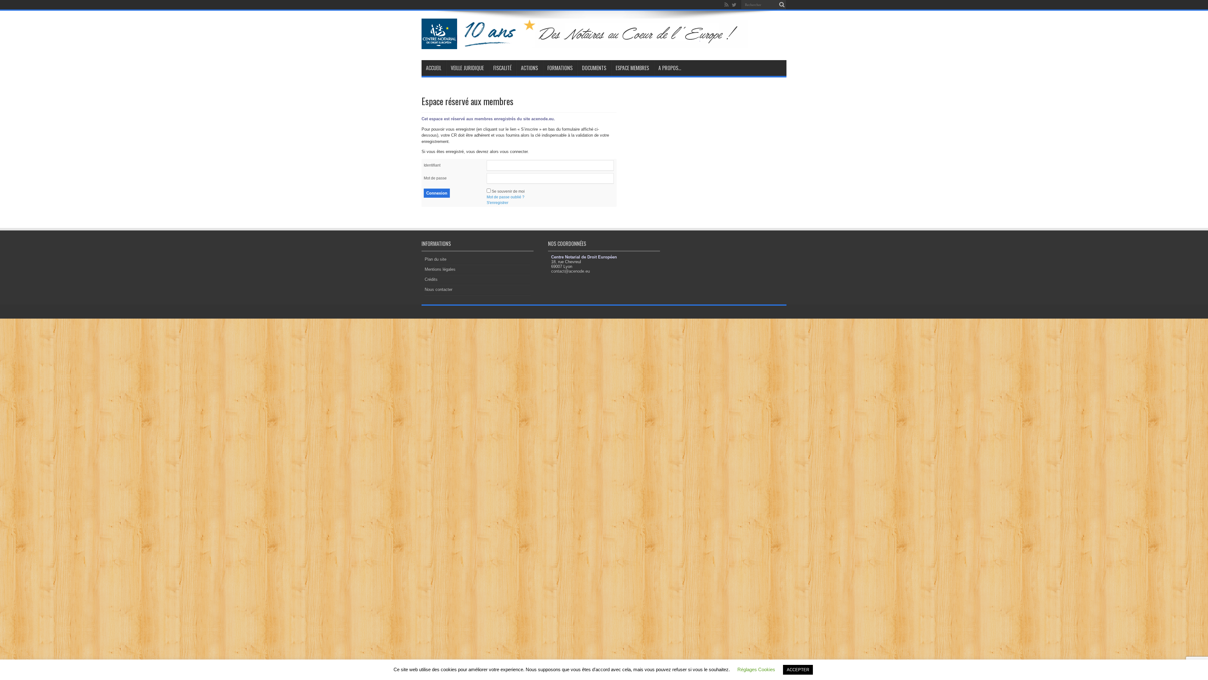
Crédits (431, 279)
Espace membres (632, 68)
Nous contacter (438, 289)
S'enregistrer (497, 203)
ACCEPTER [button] (798, 669)
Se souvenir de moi (508, 191)
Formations (560, 68)
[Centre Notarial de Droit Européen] (591, 44)
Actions (529, 68)
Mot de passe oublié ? (505, 197)
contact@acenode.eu (570, 271)
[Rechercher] (781, 4)
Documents (594, 68)
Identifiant (432, 165)
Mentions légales (440, 269)
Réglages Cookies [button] (756, 669)
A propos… (669, 68)
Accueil (433, 68)
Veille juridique (467, 68)
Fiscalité (502, 68)
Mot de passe (435, 178)
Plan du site (435, 259)
